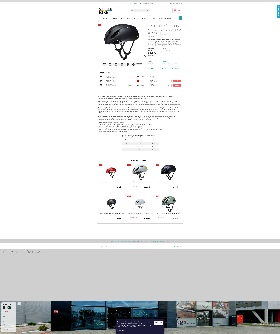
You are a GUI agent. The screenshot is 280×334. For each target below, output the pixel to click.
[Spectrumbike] (105, 11)
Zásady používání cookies (137, 241)
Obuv (122, 18)
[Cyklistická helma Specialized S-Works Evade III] (100, 76)
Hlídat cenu (176, 68)
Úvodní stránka (99, 18)
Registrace (175, 3)
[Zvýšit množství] (171, 80)
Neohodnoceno (158, 36)
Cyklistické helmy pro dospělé (169, 63)
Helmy (128, 18)
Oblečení (114, 18)
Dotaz (165, 68)
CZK (179, 3)
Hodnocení (112, 91)
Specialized (164, 61)
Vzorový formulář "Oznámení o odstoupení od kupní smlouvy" (157, 241)
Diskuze (106, 91)
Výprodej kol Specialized (165, 18)
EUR (181, 3)
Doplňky (136, 18)
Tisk (154, 68)
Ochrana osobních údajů (125, 241)
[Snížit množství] (171, 81)
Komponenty (145, 18)
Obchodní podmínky (114, 241)
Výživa (153, 18)
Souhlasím (158, 323)
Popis (100, 91)
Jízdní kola (106, 18)
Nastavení (122, 330)
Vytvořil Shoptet (179, 246)
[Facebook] (98, 3)
